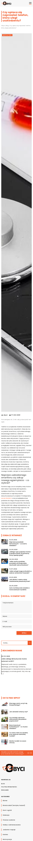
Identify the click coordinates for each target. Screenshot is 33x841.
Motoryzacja (7, 839)
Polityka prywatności (9, 787)
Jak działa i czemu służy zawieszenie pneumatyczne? (19, 580)
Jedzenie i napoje (9, 830)
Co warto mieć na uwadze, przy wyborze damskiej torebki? (18, 734)
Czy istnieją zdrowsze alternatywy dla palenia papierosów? (17, 719)
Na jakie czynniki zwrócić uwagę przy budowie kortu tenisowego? (12, 753)
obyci (5, 415)
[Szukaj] (30, 643)
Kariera (5, 834)
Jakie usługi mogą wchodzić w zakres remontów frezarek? (20, 572)
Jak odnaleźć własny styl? (18, 712)
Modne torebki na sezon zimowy (17, 741)
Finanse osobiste (9, 820)
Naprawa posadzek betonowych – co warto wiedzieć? (18, 543)
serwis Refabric (6, 498)
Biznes (5, 801)
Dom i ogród (7, 810)
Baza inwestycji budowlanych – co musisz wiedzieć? (18, 726)
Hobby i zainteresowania (11, 825)
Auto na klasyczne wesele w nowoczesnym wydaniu (19, 589)
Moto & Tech (7, 35)
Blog (3, 784)
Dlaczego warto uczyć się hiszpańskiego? (18, 704)
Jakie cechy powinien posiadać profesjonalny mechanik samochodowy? (18, 563)
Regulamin (5, 790)
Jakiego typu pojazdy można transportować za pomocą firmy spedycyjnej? (19, 553)
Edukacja (6, 815)
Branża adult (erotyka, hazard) (14, 805)
